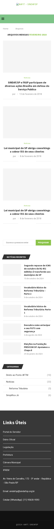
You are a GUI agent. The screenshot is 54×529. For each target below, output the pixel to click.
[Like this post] (20, 99)
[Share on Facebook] (24, 99)
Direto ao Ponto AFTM (28, 375)
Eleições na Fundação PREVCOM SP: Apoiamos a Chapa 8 (37, 347)
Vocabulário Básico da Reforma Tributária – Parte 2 (35, 290)
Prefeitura (8, 455)
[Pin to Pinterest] (30, 99)
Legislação (8, 447)
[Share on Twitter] (27, 99)
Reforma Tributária (30, 388)
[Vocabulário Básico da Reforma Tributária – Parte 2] (12, 292)
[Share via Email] (33, 99)
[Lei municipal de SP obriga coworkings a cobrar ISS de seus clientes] (27, 122)
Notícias (28, 381)
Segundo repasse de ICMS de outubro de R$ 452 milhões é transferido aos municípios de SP (37, 270)
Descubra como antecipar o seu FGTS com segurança (37, 328)
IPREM (6, 470)
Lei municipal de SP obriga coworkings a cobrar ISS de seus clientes (27, 149)
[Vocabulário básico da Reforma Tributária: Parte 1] (12, 311)
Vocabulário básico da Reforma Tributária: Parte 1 (37, 309)
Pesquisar (43, 242)
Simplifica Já (28, 395)
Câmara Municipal (12, 462)
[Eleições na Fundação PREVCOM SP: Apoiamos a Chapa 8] (12, 348)
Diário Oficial (9, 439)
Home (5, 29)
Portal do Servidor (12, 432)
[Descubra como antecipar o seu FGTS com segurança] (12, 329)
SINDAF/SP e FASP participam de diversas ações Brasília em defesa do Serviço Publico (27, 86)
